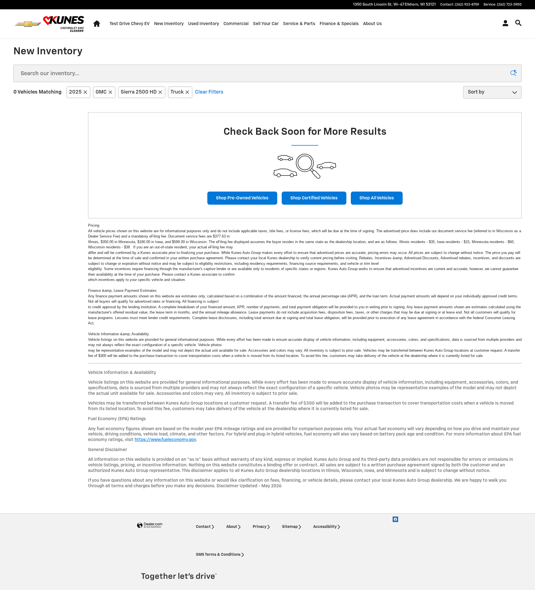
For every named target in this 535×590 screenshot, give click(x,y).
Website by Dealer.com (149, 525)
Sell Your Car (266, 24)
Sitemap (290, 527)
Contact (203, 527)
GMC (101, 92)
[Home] (28, 24)
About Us (372, 24)
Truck (177, 92)
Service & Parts (299, 24)
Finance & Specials (339, 24)
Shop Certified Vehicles (313, 198)
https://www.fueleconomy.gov (165, 440)
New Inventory (169, 24)
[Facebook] (395, 519)
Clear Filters (209, 92)
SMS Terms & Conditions (218, 555)
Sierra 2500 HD (139, 92)
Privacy (259, 527)
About (231, 527)
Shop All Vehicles (376, 198)
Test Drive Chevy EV (130, 24)
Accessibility (325, 527)
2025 (75, 92)
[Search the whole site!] (518, 23)
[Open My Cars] (504, 24)
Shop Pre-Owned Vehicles (242, 198)
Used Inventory (203, 24)
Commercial (236, 24)
